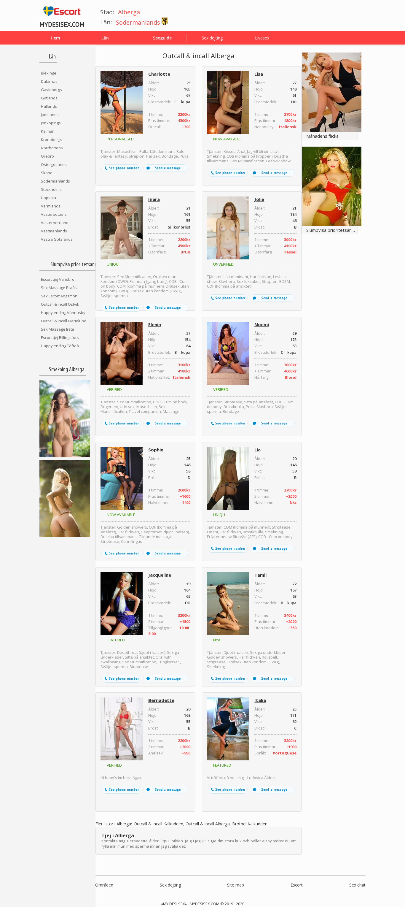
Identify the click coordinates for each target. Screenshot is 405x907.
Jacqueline (159, 575)
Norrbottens (52, 147)
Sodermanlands (55, 181)
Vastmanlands (54, 231)
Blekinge (48, 73)
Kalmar (47, 131)
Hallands (49, 106)
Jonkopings (51, 123)
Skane (46, 172)
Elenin (154, 324)
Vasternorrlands (56, 222)
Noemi (261, 324)
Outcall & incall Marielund (63, 321)
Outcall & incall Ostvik (60, 304)
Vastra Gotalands (57, 239)
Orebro (47, 156)
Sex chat (357, 885)
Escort (297, 885)
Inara (154, 199)
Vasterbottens (54, 214)
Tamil (260, 575)
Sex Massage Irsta (57, 329)
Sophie (155, 449)
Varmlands (50, 206)
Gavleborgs (51, 89)
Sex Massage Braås (59, 287)
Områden (104, 885)
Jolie (259, 199)
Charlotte (159, 74)
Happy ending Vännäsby (63, 312)
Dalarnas (49, 81)
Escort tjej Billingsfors (60, 337)
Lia (257, 449)
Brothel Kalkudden (249, 824)
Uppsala (48, 197)
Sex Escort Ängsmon (59, 296)
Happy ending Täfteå (60, 345)
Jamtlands (50, 114)
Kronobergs (51, 139)
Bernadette (161, 700)
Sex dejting (212, 38)
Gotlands (49, 98)
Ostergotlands (54, 164)
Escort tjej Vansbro (57, 279)
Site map (235, 885)
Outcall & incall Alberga (208, 824)
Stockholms (51, 189)
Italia (260, 700)
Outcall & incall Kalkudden (158, 824)
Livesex (262, 38)
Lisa (258, 74)
